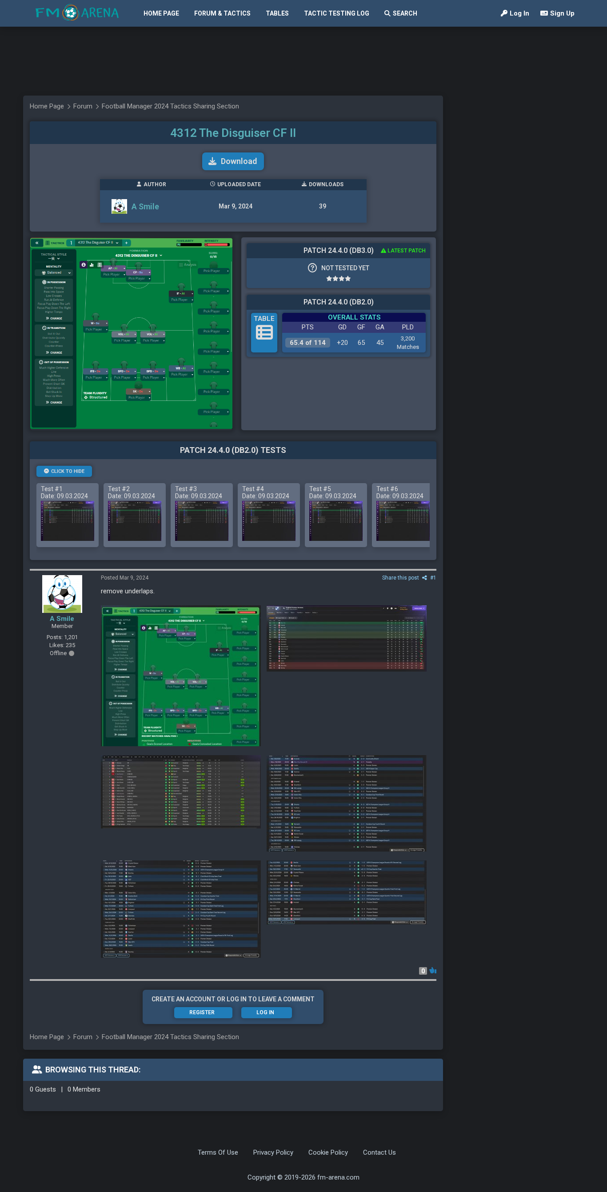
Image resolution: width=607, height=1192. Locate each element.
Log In (519, 13)
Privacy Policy (273, 1152)
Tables (277, 13)
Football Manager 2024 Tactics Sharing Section (170, 106)
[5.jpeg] (181, 675)
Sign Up (562, 13)
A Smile (145, 206)
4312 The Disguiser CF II (233, 133)
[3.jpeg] (181, 791)
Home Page (161, 13)
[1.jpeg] (181, 909)
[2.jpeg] (347, 803)
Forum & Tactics (222, 13)
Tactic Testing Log (336, 13)
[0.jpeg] (347, 892)
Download (239, 161)
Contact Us (379, 1152)
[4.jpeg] (347, 638)
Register (202, 1012)
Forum (82, 106)
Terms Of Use (218, 1152)
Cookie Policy (328, 1152)
